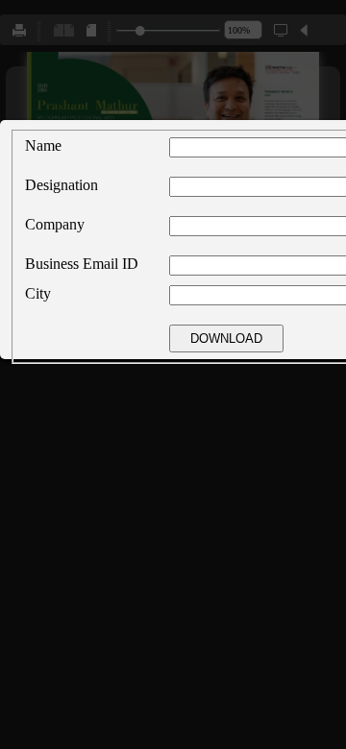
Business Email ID (81, 263)
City (38, 293)
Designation (61, 185)
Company (55, 224)
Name (43, 145)
